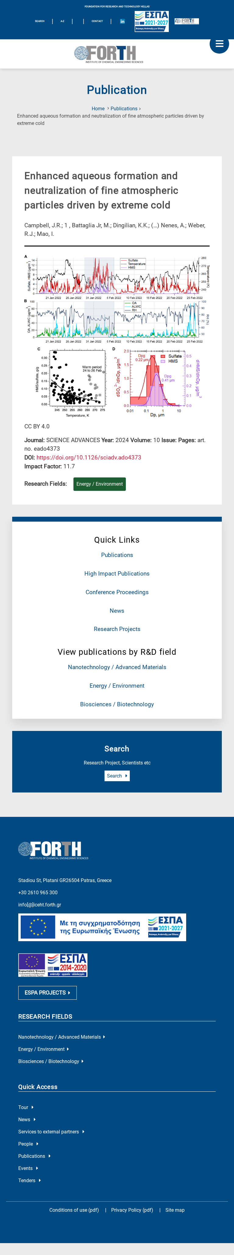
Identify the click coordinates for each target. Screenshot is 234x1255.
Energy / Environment (117, 685)
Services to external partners (49, 1132)
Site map (175, 1210)
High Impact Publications (117, 573)
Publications (124, 109)
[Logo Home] (117, 54)
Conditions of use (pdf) (74, 1210)
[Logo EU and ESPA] (151, 21)
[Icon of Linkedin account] (122, 21)
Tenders (27, 1180)
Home (98, 109)
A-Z (62, 21)
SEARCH (39, 21)
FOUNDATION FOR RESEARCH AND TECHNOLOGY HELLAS (117, 6)
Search (115, 776)
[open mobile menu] (219, 44)
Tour (23, 1107)
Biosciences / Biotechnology (117, 704)
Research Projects (117, 629)
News (117, 610)
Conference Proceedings (117, 592)
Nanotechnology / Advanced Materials (117, 667)
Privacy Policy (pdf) (132, 1210)
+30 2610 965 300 (38, 892)
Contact (97, 21)
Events (26, 1168)
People (26, 1144)
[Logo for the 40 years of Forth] (186, 21)
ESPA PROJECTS (45, 993)
